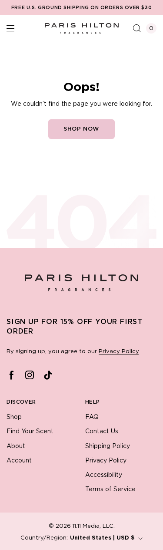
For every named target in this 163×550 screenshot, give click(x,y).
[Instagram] (29, 375)
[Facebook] (11, 375)
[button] (10, 28)
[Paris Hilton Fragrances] (82, 28)
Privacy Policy (119, 351)
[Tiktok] (48, 375)
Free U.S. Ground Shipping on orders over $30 (81, 8)
